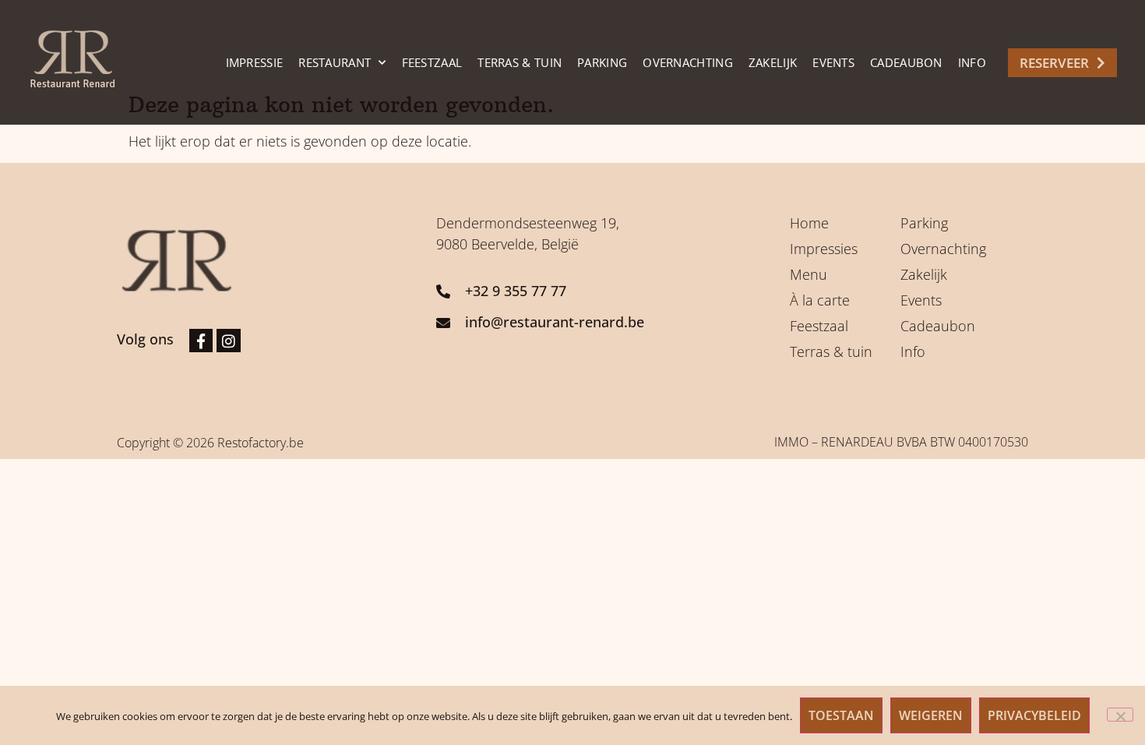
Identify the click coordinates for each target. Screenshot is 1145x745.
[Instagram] (228, 340)
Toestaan (841, 715)
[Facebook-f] (201, 340)
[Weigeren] (1120, 715)
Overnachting (688, 62)
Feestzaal (432, 62)
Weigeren (931, 715)
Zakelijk (773, 62)
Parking (602, 62)
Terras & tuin (519, 62)
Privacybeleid (1034, 715)
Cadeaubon (906, 62)
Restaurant (334, 62)
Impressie (255, 62)
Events (833, 62)
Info (972, 62)
